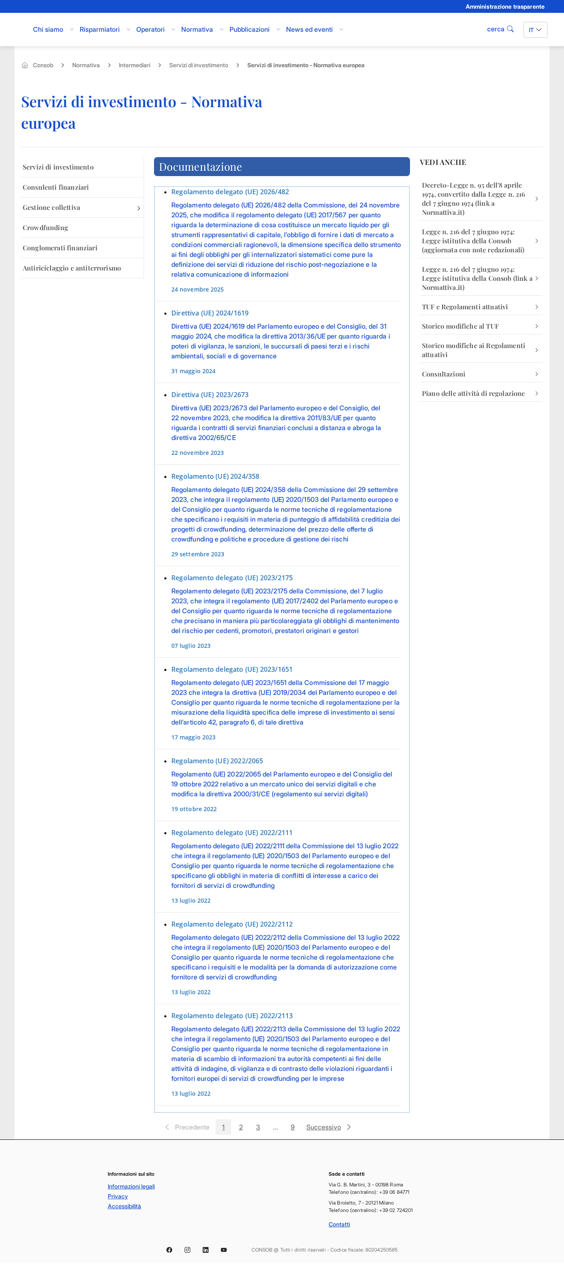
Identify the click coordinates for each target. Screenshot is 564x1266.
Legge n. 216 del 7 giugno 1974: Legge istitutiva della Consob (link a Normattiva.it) (477, 278)
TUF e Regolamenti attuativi (465, 306)
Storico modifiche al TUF (460, 326)
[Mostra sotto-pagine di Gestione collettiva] (139, 207)
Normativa (86, 64)
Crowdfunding (45, 227)
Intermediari (134, 64)
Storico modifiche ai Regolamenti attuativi (473, 350)
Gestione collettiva (51, 207)
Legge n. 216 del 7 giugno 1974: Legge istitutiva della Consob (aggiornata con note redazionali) (473, 240)
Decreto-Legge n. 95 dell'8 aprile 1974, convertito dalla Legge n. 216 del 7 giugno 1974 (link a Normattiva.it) (474, 198)
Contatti (339, 1224)
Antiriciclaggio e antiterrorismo (72, 268)
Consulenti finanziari (56, 187)
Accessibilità (124, 1206)
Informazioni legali (131, 1186)
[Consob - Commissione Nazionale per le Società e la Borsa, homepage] (21, 30)
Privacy (118, 1196)
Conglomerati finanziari (60, 247)
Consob (43, 64)
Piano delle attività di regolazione (473, 393)
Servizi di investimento (198, 64)
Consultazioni (443, 373)
